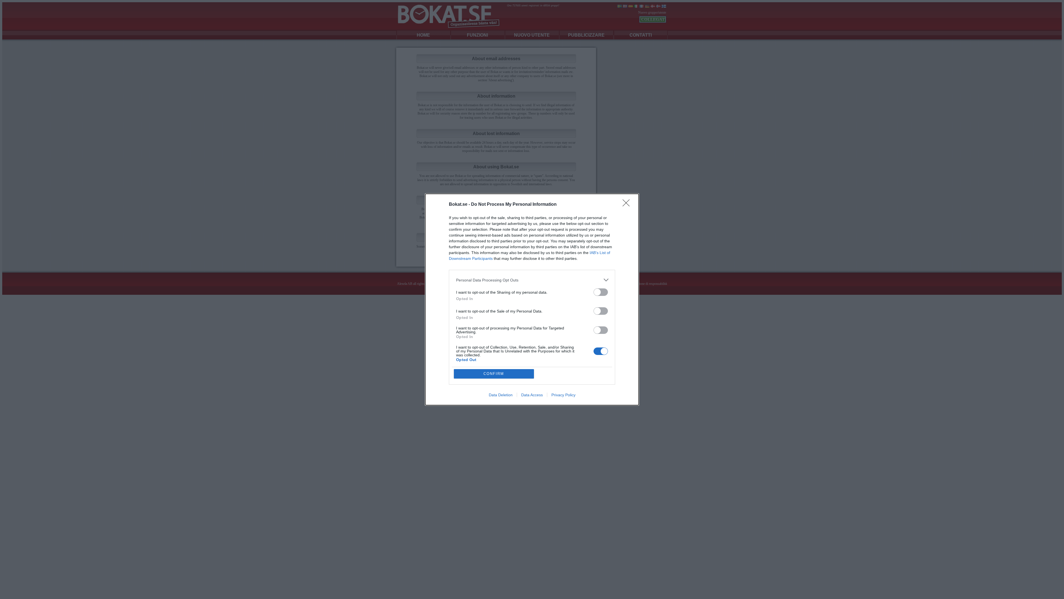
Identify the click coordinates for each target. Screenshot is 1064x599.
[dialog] (532, 299)
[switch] (601, 292)
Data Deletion (501, 395)
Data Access (532, 395)
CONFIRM (494, 374)
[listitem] (532, 280)
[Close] (628, 204)
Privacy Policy (563, 395)
